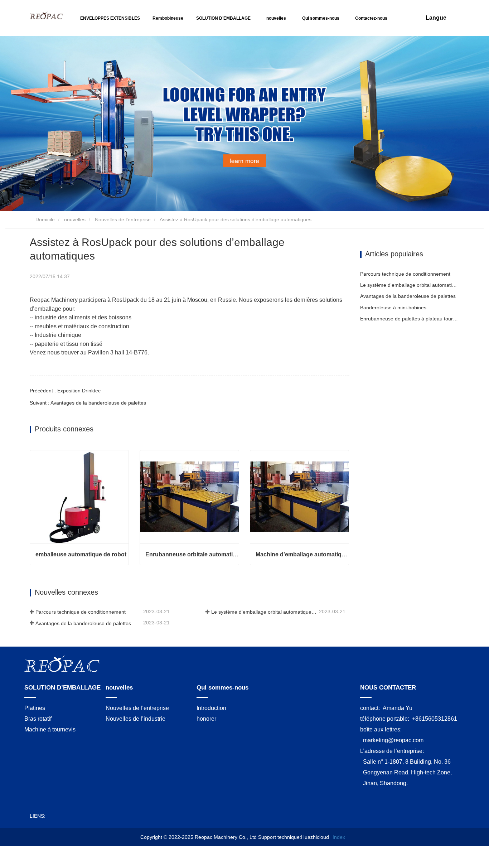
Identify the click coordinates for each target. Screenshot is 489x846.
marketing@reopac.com (393, 740)
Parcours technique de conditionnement (80, 612)
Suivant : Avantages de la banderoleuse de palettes (88, 403)
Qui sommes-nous (222, 687)
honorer (206, 719)
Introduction (211, 708)
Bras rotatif (38, 719)
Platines (34, 708)
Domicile (44, 219)
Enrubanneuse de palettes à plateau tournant (410, 319)
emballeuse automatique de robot (80, 554)
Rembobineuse (167, 18)
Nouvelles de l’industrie (135, 719)
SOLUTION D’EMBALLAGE (62, 687)
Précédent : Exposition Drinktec (65, 390)
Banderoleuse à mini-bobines (393, 307)
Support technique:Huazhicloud (293, 837)
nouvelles (75, 219)
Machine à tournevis (50, 729)
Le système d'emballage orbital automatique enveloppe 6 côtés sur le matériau (264, 612)
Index (339, 837)
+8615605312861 (434, 719)
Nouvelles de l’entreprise (123, 219)
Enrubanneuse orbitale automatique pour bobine (191, 554)
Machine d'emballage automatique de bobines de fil (302, 554)
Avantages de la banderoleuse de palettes (83, 623)
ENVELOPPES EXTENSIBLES (110, 18)
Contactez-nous (371, 18)
